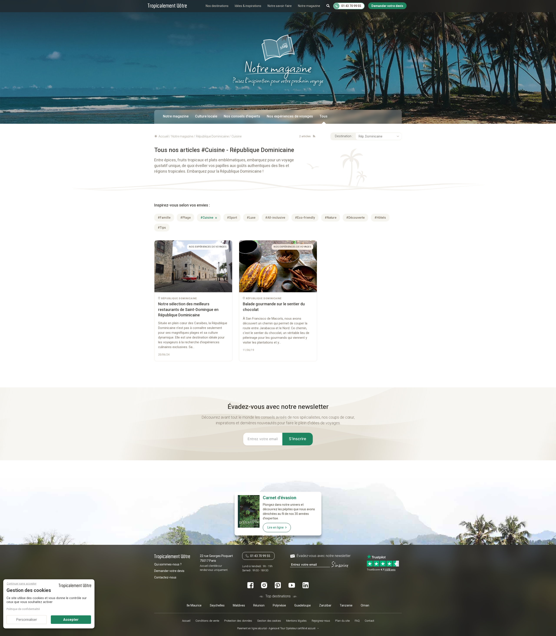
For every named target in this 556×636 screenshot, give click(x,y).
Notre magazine (309, 6)
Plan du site (342, 620)
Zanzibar (325, 605)
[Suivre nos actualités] (313, 136)
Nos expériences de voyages (290, 116)
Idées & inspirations (248, 6)
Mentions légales (296, 620)
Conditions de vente (207, 620)
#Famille (164, 217)
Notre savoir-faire (280, 6)
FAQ (357, 620)
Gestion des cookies (269, 620)
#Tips (162, 227)
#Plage (185, 217)
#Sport (232, 217)
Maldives (239, 605)
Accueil (186, 620)
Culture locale (206, 116)
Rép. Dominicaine (370, 136)
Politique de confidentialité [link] (23, 609)
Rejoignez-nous (321, 620)
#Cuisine (207, 217)
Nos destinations (217, 6)
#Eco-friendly (305, 217)
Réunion (259, 605)
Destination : (344, 136)
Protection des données (238, 620)
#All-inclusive (275, 217)
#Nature (330, 217)
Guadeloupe (302, 605)
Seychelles (217, 605)
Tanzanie (346, 605)
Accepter (71, 620)
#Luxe (251, 217)
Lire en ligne (275, 527)
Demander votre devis (169, 571)
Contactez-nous (165, 577)
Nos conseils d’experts (242, 116)
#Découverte (355, 217)
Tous (323, 116)
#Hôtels (380, 217)
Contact (369, 620)
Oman (365, 605)
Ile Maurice (194, 605)
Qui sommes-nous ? (168, 564)
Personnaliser (26, 620)
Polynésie (279, 605)
